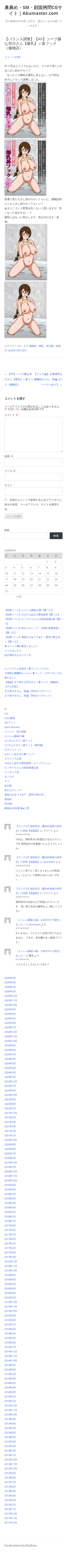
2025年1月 (10, 1027)
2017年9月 (10, 1225)
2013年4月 (10, 1441)
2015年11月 (10, 1306)
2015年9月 (10, 1315)
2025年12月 (10, 996)
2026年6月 (10, 978)
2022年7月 (10, 1108)
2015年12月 (10, 1302)
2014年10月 (10, 1360)
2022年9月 (10, 1099)
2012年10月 (10, 1468)
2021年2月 (10, 1131)
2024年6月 (10, 1059)
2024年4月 (10, 1068)
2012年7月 (10, 1482)
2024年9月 (10, 1045)
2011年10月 (10, 1522)
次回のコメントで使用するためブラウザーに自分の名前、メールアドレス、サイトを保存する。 (33, 504)
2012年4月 (10, 1495)
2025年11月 (10, 1000)
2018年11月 (10, 1176)
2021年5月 (10, 1126)
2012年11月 (10, 1464)
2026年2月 (10, 991)
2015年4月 (10, 1333)
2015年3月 (10, 1338)
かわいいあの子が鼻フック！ (20, 754)
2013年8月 (10, 1423)
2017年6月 (10, 1239)
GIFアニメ (9, 722)
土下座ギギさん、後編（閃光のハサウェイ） (28, 691)
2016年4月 (10, 1293)
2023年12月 (10, 1081)
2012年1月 (10, 1509)
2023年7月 (10, 1086)
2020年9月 (10, 1144)
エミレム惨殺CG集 (14, 736)
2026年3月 (10, 987)
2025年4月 (10, 1023)
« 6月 (18, 596)
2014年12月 (10, 1351)
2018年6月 (10, 1198)
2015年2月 (10, 1342)
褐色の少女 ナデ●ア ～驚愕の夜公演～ (25, 794)
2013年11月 (10, 1410)
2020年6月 (10, 1158)
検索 (6, 530)
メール (10, 471)
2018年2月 (10, 1216)
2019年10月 (10, 1162)
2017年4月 (10, 1248)
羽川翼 (49, 346)
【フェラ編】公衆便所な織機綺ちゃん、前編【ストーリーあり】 (48, 379)
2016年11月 (10, 1266)
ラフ (6, 781)
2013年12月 (10, 1405)
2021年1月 (10, 1135)
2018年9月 (10, 1185)
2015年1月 (10, 1347)
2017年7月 (10, 1234)
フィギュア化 (11, 772)
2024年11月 (10, 1036)
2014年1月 (10, 1401)
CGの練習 (9, 718)
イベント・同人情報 (15, 731)
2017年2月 (10, 1257)
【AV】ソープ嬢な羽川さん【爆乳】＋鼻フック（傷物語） (18, 379)
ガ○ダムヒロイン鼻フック (18, 740)
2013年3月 (10, 1446)
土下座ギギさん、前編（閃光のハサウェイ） (28, 695)
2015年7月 (10, 1324)
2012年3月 (10, 1500)
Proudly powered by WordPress (20, 1545)
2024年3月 (10, 1072)
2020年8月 (10, 1149)
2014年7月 (10, 1374)
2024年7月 (10, 1054)
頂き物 (8, 803)
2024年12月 (10, 1032)
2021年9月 (10, 1117)
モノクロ (9, 776)
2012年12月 (10, 1459)
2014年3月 (10, 1392)
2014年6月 (10, 1378)
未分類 (8, 785)
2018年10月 (10, 1180)
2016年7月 (10, 1284)
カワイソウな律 (12, 758)
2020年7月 (10, 1153)
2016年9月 (10, 1275)
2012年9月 (10, 1473)
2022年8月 (10, 1104)
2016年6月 (10, 1288)
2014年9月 (10, 1365)
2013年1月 (10, 1455)
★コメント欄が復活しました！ (21, 646)
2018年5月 (10, 1203)
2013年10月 (10, 1414)
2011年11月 (10, 1518)
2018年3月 (10, 1212)
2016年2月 (10, 1297)
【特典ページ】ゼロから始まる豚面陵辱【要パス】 (32, 614)
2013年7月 (10, 1428)
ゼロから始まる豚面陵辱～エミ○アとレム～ (28, 763)
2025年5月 (10, 1018)
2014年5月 (10, 1383)
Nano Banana (12, 727)
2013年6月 (10, 1432)
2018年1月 (10, 1221)
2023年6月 (10, 1090)
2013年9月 (10, 1419)
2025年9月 (10, 1009)
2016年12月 (10, 1261)
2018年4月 (10, 1207)
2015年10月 (10, 1311)
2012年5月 (10, 1491)
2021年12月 (10, 1113)
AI (5, 709)
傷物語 (32, 346)
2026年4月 (10, 982)
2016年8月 (10, 1279)
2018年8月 (10, 1189)
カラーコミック (12, 749)
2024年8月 (10, 1050)
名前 (8, 456)
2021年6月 (10, 1122)
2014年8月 (10, 1369)
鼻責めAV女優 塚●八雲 (16, 808)
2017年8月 (10, 1230)
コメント (11, 414)
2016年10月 (10, 1270)
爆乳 (41, 346)
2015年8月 (10, 1320)
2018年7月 (10, 1194)
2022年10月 (10, 1095)
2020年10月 (10, 1140)
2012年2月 (10, 1504)
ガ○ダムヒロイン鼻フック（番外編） (24, 745)
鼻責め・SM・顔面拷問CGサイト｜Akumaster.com (33, 10)
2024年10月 (10, 1041)
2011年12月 (10, 1513)
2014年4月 (10, 1387)
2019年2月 (10, 1167)
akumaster (49, 861)
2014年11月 (10, 1356)
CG (19, 346)
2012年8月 (10, 1477)
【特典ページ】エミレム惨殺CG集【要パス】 (29, 610)
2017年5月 (10, 1243)
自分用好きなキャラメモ (17, 655)
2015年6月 (10, 1329)
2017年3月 (10, 1252)
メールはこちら (12, 650)
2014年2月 (10, 1396)
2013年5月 (10, 1437)
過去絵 (8, 799)
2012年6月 (10, 1486)
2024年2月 (10, 1077)
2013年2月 (10, 1450)
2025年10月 (10, 1005)
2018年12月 (10, 1171)
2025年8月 (10, 1014)
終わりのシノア (12, 790)
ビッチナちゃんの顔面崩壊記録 (21, 767)
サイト (8, 485)
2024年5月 (10, 1063)
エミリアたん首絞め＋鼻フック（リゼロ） (27, 668)
